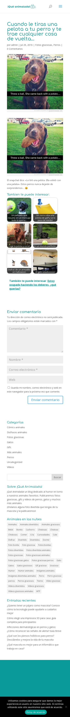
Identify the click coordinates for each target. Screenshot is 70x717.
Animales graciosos (51, 524)
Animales (12, 524)
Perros (56, 44)
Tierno (40, 581)
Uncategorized (14, 462)
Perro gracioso (54, 576)
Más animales (14, 452)
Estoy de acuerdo (36, 712)
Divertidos (35, 539)
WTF (38, 591)
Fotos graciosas (43, 44)
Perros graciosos (26, 581)
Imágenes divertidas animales (22, 576)
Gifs (9, 447)
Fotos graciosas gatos (18, 560)
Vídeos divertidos (16, 586)
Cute (55, 534)
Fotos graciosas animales (38, 555)
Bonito (19, 529)
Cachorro (30, 529)
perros (11, 581)
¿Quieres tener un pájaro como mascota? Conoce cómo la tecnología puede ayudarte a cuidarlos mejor (33, 609)
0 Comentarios (15, 48)
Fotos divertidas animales (38, 550)
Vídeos (10, 467)
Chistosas (42, 529)
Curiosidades (43, 534)
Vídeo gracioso (53, 581)
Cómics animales (16, 427)
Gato (59, 560)
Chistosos (12, 534)
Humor (11, 570)
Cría (32, 534)
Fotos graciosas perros (42, 560)
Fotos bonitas (44, 545)
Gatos (10, 442)
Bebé (10, 529)
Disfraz (11, 539)
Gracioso (54, 565)
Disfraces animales (17, 432)
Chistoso (54, 529)
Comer (24, 534)
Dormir (46, 539)
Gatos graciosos (24, 565)
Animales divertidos (29, 524)
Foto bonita (13, 545)
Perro (41, 576)
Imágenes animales (45, 570)
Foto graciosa (28, 545)
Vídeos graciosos (36, 586)
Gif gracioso (41, 565)
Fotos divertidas (15, 550)
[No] (66, 706)
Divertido (22, 539)
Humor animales (25, 570)
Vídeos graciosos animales (20, 591)
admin (14, 44)
